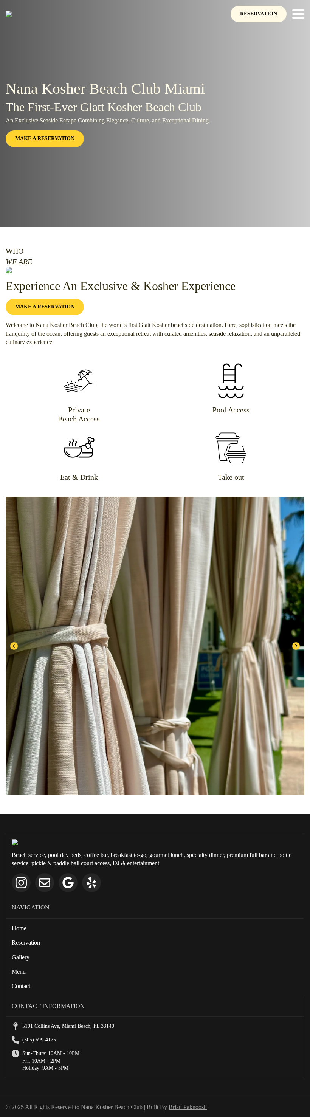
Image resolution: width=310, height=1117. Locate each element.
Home (19, 928)
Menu (19, 971)
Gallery (20, 957)
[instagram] (21, 882)
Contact (21, 986)
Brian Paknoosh (188, 1107)
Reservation (26, 942)
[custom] (44, 882)
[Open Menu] (298, 14)
